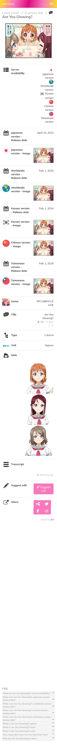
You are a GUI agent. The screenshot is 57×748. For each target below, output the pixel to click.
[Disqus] (28, 568)
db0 (52, 519)
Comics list (34, 12)
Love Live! (11, 12)
